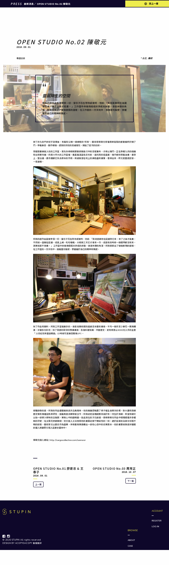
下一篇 (130, 480)
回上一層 (153, 3)
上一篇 (38, 484)
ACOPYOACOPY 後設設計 (28, 543)
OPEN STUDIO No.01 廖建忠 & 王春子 (58, 470)
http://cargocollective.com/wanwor (68, 440)
